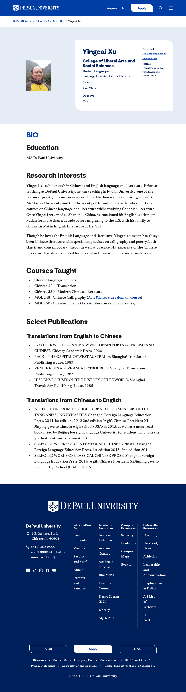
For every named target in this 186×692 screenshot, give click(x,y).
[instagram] (41, 570)
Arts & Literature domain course (114, 298)
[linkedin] (28, 570)
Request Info (115, 8)
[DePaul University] (41, 8)
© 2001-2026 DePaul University (93, 676)
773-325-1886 (149, 58)
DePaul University (23, 21)
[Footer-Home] (93, 506)
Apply (142, 8)
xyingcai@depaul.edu (154, 53)
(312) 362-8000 (43, 547)
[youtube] (54, 570)
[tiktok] (34, 570)
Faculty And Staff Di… (51, 21)
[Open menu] (171, 8)
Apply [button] (93, 649)
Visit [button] (48, 649)
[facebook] (47, 570)
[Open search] (161, 8)
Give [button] (137, 649)
